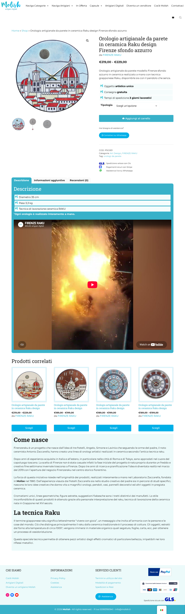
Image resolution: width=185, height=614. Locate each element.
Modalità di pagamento (108, 582)
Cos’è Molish (161, 5)
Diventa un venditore (138, 5)
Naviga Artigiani (61, 5)
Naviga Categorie (36, 5)
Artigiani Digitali (114, 5)
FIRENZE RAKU (112, 55)
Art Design (115, 153)
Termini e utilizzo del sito (108, 578)
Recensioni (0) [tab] (79, 180)
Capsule (94, 5)
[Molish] (11, 6)
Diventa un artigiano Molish (20, 587)
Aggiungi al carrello (137, 118)
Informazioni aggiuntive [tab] (49, 180)
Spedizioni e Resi (104, 587)
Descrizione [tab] (21, 180)
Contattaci (177, 5)
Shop (25, 30)
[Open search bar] (180, 17)
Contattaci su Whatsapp (114, 135)
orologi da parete (112, 156)
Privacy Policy (58, 578)
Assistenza (56, 587)
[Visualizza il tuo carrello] (173, 17)
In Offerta (81, 5)
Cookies (55, 582)
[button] (87, 40)
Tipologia (106, 105)
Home (15, 30)
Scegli (29, 427)
